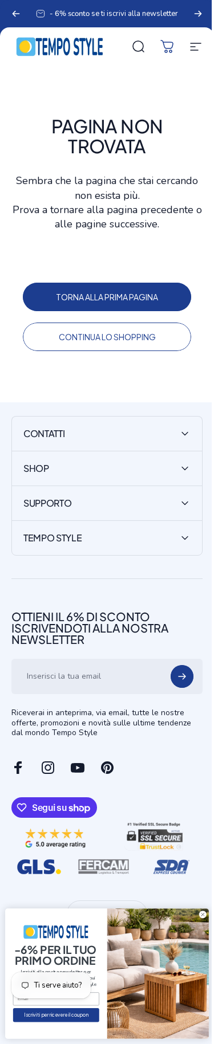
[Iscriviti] (173, 676)
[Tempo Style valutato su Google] (54, 836)
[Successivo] (198, 13)
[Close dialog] (194, 915)
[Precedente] (16, 13)
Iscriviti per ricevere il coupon (47, 1015)
